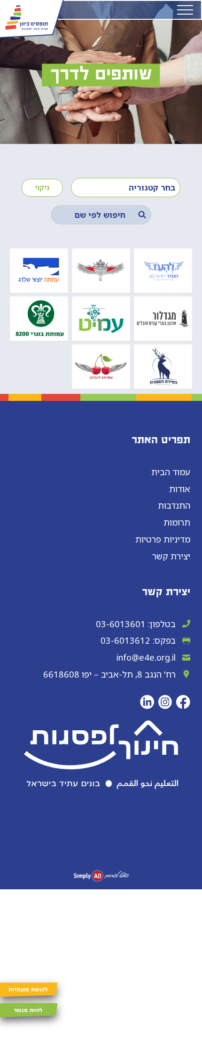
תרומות (176, 522)
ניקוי (42, 187)
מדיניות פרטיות (162, 539)
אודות (179, 489)
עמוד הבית (170, 472)
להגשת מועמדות (28, 989)
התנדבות (174, 505)
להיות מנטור (28, 1010)
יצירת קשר (171, 556)
